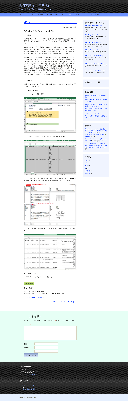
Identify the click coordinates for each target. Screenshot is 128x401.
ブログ (78, 14)
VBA (86, 160)
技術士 (87, 165)
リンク (85, 14)
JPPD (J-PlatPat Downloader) (93, 42)
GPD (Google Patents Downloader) (94, 35)
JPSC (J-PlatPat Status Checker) (63, 302)
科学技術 (87, 173)
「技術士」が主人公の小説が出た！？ (95, 113)
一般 (86, 163)
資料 (62, 14)
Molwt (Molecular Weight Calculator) (95, 71)
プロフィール (30, 14)
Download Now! (29, 283)
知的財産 (87, 171)
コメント (27, 324)
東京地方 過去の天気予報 (28, 389)
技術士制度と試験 (52, 14)
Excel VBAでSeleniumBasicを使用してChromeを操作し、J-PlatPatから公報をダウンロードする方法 (96, 130)
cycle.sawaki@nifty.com (31, 374)
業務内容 (40, 14)
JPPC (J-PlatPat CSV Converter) (94, 55)
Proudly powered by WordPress (27, 397)
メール (26, 347)
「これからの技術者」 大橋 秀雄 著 (95, 143)
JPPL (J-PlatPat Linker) (34, 298)
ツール (70, 14)
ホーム (21, 14)
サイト (26, 351)
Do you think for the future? (29, 385)
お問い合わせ (95, 14)
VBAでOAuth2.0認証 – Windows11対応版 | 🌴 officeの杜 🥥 (95, 134)
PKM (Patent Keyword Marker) (93, 25)
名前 (26, 344)
